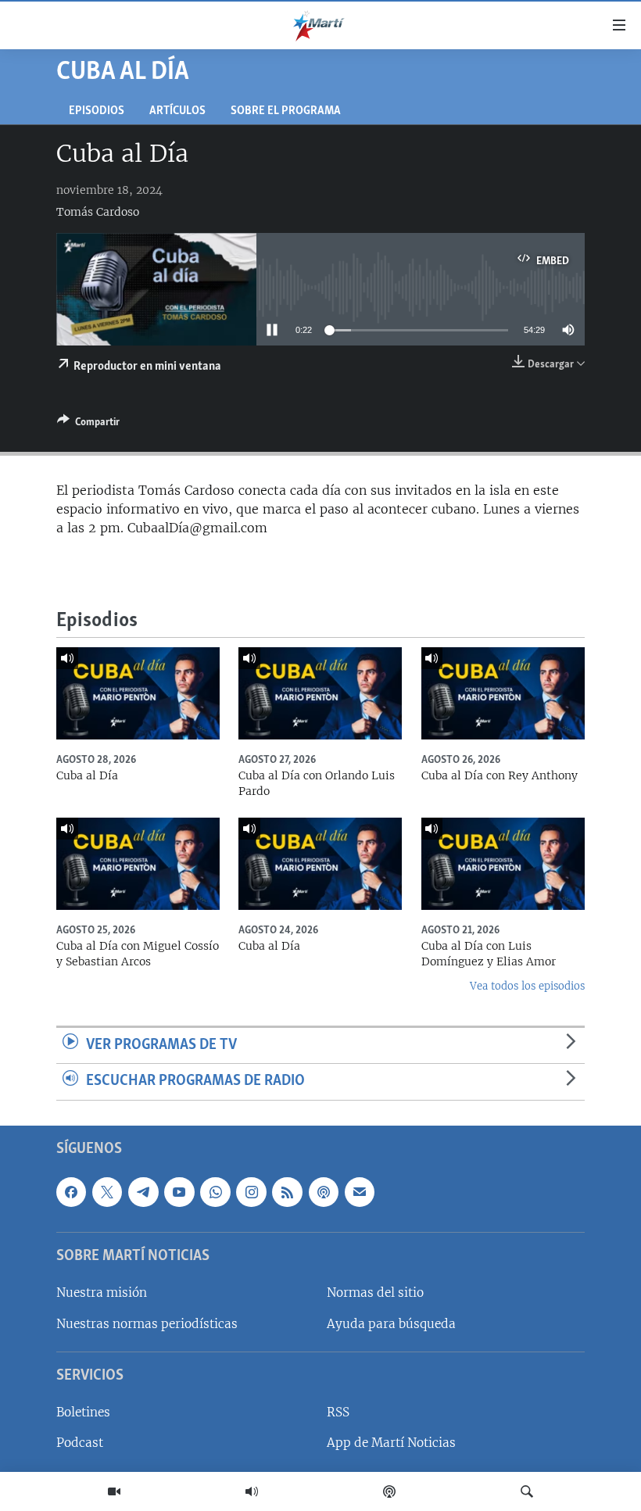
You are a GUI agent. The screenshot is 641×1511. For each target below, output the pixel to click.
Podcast (79, 1443)
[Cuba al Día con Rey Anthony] (503, 693)
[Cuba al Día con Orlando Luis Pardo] (320, 693)
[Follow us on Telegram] (143, 1192)
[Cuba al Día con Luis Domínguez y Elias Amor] (503, 864)
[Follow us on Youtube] (179, 1192)
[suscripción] (359, 1192)
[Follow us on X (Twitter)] (107, 1192)
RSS (338, 1412)
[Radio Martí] (251, 1491)
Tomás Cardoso (97, 212)
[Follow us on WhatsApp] (215, 1192)
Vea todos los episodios (527, 986)
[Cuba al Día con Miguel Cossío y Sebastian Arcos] (138, 864)
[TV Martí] (114, 1491)
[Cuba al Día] (138, 693)
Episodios (96, 111)
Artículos (177, 111)
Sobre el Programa (286, 111)
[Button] (88, 424)
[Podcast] (389, 1491)
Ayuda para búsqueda (391, 1323)
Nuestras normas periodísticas (147, 1323)
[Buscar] (526, 1491)
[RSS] (287, 1192)
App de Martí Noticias (391, 1443)
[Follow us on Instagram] (251, 1192)
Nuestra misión (101, 1293)
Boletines (83, 1412)
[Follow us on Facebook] (71, 1192)
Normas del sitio (375, 1293)
